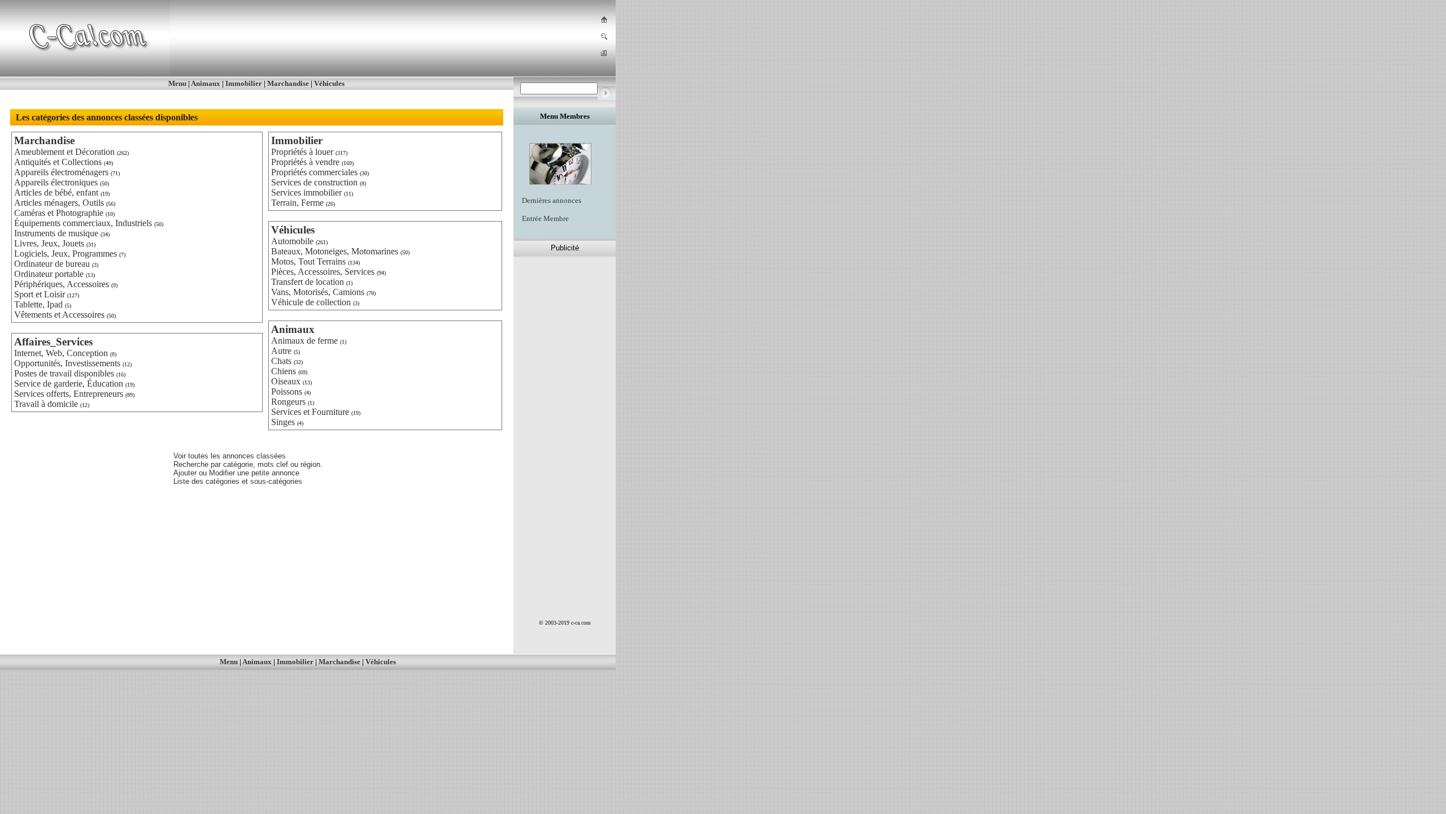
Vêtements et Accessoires (59, 314)
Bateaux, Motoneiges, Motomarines (334, 251)
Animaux (205, 83)
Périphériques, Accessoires (61, 284)
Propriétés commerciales (314, 172)
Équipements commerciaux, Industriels (83, 223)
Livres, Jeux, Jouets (49, 243)
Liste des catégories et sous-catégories (237, 481)
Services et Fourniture (310, 412)
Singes (283, 422)
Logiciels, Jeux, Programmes (65, 253)
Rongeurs (288, 401)
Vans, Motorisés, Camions (317, 292)
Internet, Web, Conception (61, 353)
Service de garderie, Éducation (68, 383)
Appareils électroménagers (61, 172)
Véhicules (329, 83)
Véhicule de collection (311, 302)
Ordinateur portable (49, 274)
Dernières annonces (551, 200)
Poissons (286, 391)
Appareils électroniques (56, 182)
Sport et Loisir (39, 294)
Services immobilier (306, 192)
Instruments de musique (56, 233)
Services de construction (314, 182)
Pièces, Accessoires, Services (322, 271)
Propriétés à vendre (305, 162)
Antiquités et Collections (58, 162)
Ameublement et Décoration (64, 152)
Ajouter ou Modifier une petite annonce (236, 473)
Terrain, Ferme (297, 202)
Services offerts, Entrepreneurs (68, 394)
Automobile (292, 241)
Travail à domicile (46, 404)
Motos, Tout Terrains (308, 261)
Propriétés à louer (302, 152)
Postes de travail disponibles (64, 373)
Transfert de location (307, 282)
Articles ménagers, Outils (59, 202)
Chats (281, 361)
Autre (281, 351)
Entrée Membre (545, 218)
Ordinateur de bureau (52, 264)
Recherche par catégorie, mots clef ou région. (248, 464)
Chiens (283, 371)
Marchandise (288, 83)
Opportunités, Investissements (67, 363)
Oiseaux (285, 381)
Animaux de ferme (304, 340)
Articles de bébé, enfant (56, 192)
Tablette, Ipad (38, 304)
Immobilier (243, 83)
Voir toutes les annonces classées (229, 456)
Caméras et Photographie (58, 213)
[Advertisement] (380, 39)
